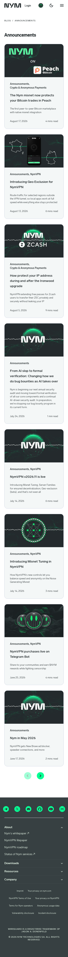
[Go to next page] (40, 775)
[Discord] (28, 809)
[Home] (12, 5)
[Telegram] (6, 809)
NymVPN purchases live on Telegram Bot (30, 654)
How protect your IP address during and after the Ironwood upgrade (32, 281)
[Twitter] (17, 809)
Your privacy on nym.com (39, 891)
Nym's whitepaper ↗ (16, 833)
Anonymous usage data (48, 906)
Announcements (19, 363)
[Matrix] (62, 809)
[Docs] (40, 5)
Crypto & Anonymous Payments (28, 88)
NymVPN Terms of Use (20, 898)
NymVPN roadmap (16, 847)
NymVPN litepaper (15, 840)
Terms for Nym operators (21, 906)
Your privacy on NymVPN (47, 898)
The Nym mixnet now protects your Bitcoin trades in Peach (32, 98)
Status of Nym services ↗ (19, 854)
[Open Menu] (61, 5)
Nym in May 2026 (23, 738)
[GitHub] (40, 809)
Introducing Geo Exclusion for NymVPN (31, 185)
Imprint (20, 891)
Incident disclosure (47, 913)
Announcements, (20, 84)
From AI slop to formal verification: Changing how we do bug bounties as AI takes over (34, 376)
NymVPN (35, 174)
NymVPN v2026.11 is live (28, 477)
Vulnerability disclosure (23, 913)
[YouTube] (51, 809)
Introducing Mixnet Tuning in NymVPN (30, 564)
